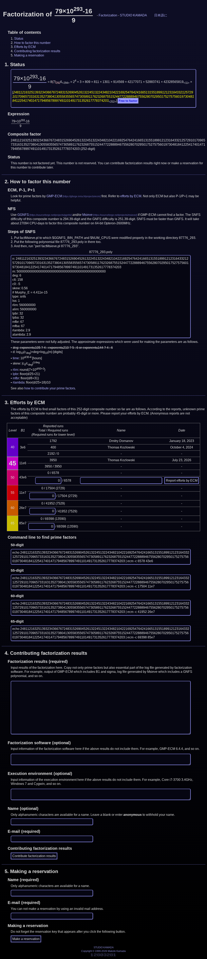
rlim (15, 370)
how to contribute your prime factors (49, 388)
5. (31, 871)
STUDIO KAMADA (133, 15)
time (16, 358)
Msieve (87, 214)
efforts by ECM (130, 196)
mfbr (16, 378)
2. (38, 181)
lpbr (15, 374)
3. (25, 402)
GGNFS (23, 214)
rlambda (18, 382)
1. (15, 64)
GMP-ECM (54, 196)
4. (46, 653)
